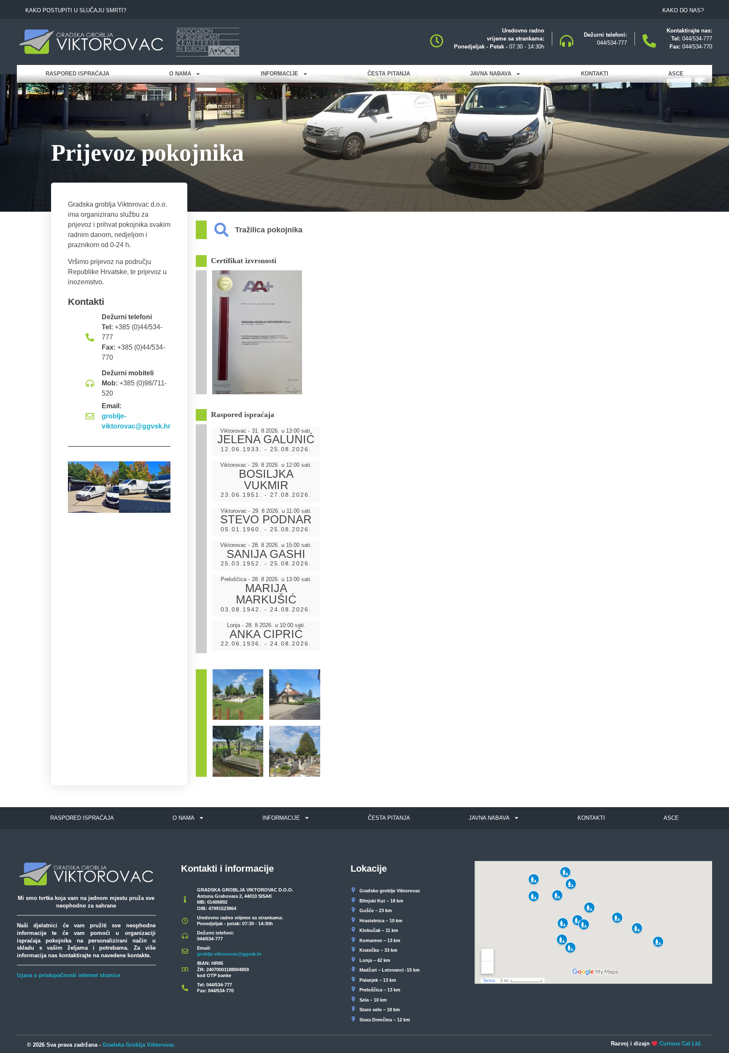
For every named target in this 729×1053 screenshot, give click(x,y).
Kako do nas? (683, 10)
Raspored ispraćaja (77, 73)
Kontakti (594, 73)
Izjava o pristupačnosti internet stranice (68, 975)
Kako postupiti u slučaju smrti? (75, 10)
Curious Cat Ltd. (680, 1043)
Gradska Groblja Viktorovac (139, 1045)
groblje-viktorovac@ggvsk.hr (136, 421)
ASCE (675, 73)
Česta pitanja (388, 73)
